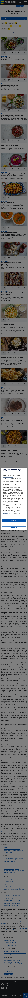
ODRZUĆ (14, 524)
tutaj (4, 514)
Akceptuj (14, 520)
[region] (14, 499)
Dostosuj (14, 527)
